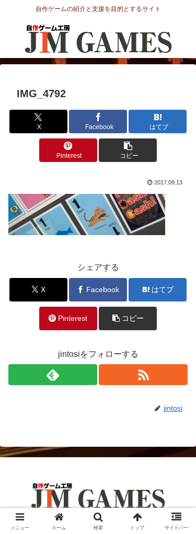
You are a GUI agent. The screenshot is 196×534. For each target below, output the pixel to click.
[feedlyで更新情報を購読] (52, 374)
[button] (128, 150)
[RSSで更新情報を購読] (143, 374)
